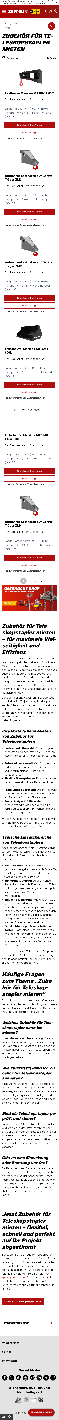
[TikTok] (18, 1377)
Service (6, 1351)
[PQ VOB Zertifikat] (26, 1399)
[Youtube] (25, 1377)
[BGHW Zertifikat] (34, 1399)
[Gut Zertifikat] (18, 1399)
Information (9, 1360)
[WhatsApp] (32, 1377)
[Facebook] (5, 1377)
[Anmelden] (54, 11)
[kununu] (53, 1377)
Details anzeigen (29, 132)
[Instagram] (11, 1377)
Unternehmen (11, 1342)
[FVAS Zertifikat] (41, 1399)
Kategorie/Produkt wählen (17, 24)
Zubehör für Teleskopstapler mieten (23, 1301)
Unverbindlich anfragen (29, 125)
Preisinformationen (28, 1323)
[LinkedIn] (39, 1377)
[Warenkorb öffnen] (49, 11)
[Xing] (46, 1377)
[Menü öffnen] (4, 11)
